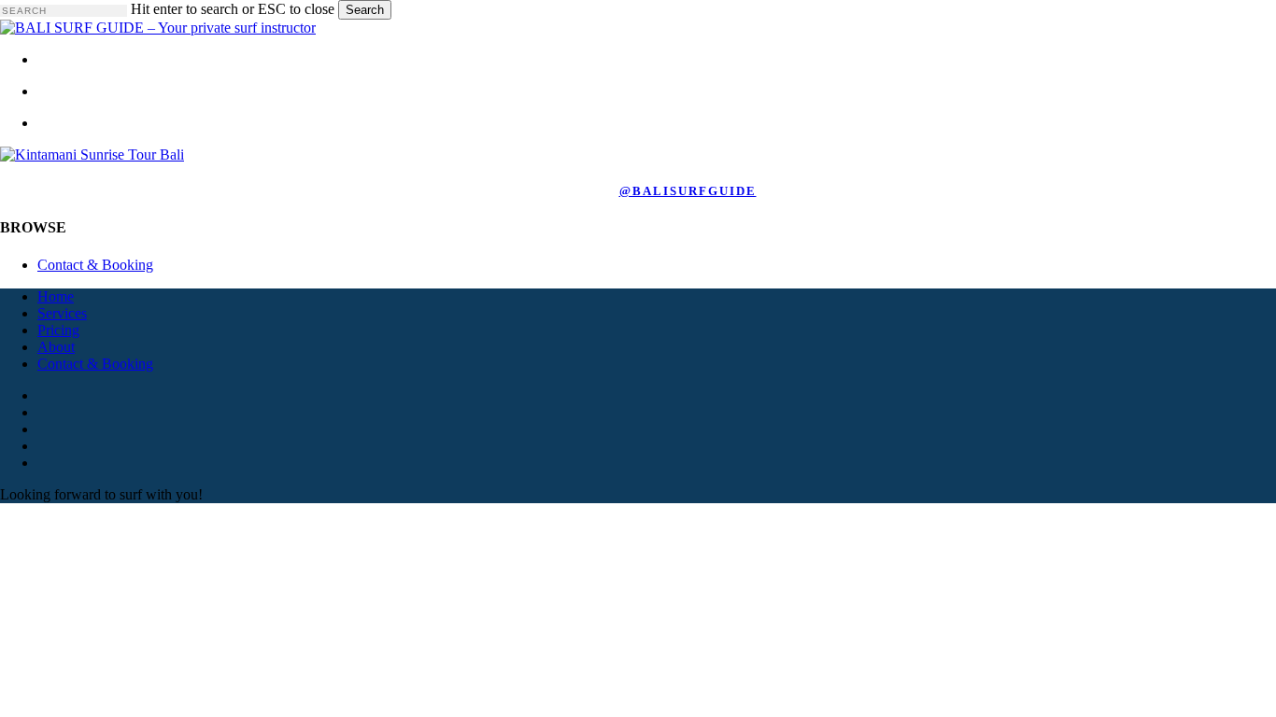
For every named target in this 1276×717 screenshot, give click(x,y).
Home (55, 296)
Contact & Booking (95, 265)
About (56, 347)
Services (62, 313)
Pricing (58, 330)
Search (365, 10)
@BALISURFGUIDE (688, 191)
